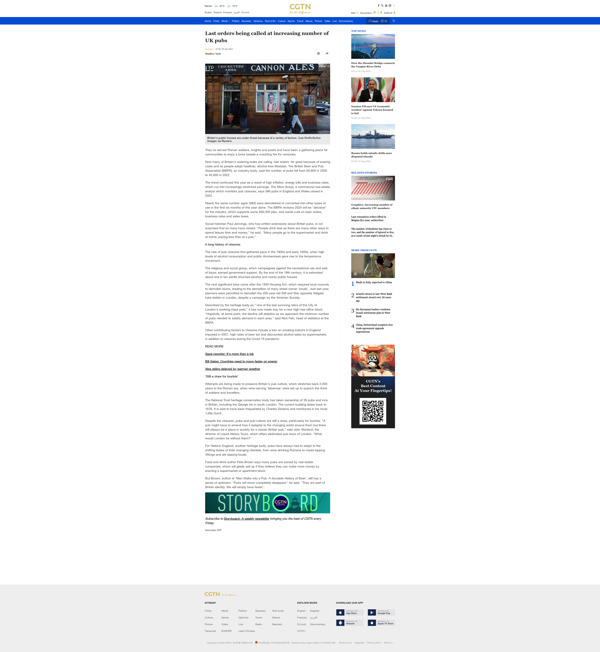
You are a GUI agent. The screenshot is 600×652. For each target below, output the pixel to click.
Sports (291, 21)
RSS (353, 13)
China (216, 21)
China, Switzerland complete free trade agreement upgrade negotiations (374, 328)
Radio (375, 21)
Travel (300, 21)
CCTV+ (301, 630)
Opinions (258, 21)
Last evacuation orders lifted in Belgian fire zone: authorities (368, 218)
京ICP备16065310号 (242, 642)
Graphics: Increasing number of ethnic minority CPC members (371, 206)
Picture (318, 21)
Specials (277, 624)
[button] (355, 274)
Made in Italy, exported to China (374, 282)
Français (227, 12)
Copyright (359, 642)
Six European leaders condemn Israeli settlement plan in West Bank (373, 313)
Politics (236, 21)
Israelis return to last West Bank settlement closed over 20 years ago (374, 297)
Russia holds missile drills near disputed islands (371, 155)
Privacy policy (374, 642)
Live (334, 21)
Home (208, 21)
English (208, 12)
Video (327, 21)
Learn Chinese (246, 630)
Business (246, 21)
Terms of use (345, 642)
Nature (308, 21)
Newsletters (366, 13)
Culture (281, 21)
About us (388, 642)
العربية (237, 12)
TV (385, 21)
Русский (245, 12)
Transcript (210, 630)
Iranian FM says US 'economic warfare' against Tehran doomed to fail (372, 110)
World (224, 21)
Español (218, 12)
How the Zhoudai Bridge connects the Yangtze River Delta (373, 65)
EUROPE (227, 630)
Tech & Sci (270, 21)
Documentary (346, 21)
